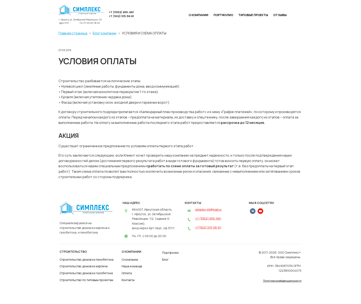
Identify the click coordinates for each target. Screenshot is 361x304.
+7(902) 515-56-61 (208, 227)
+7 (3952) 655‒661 (208, 218)
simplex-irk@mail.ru (208, 209)
